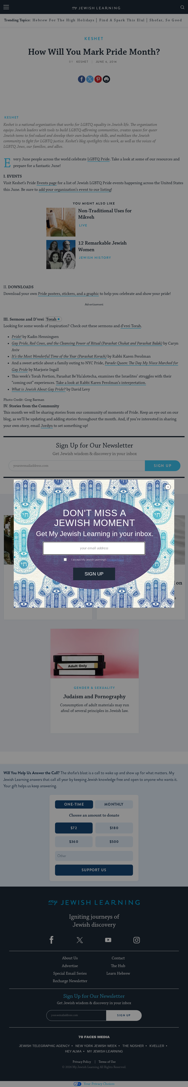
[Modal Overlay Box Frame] (94, 544)
